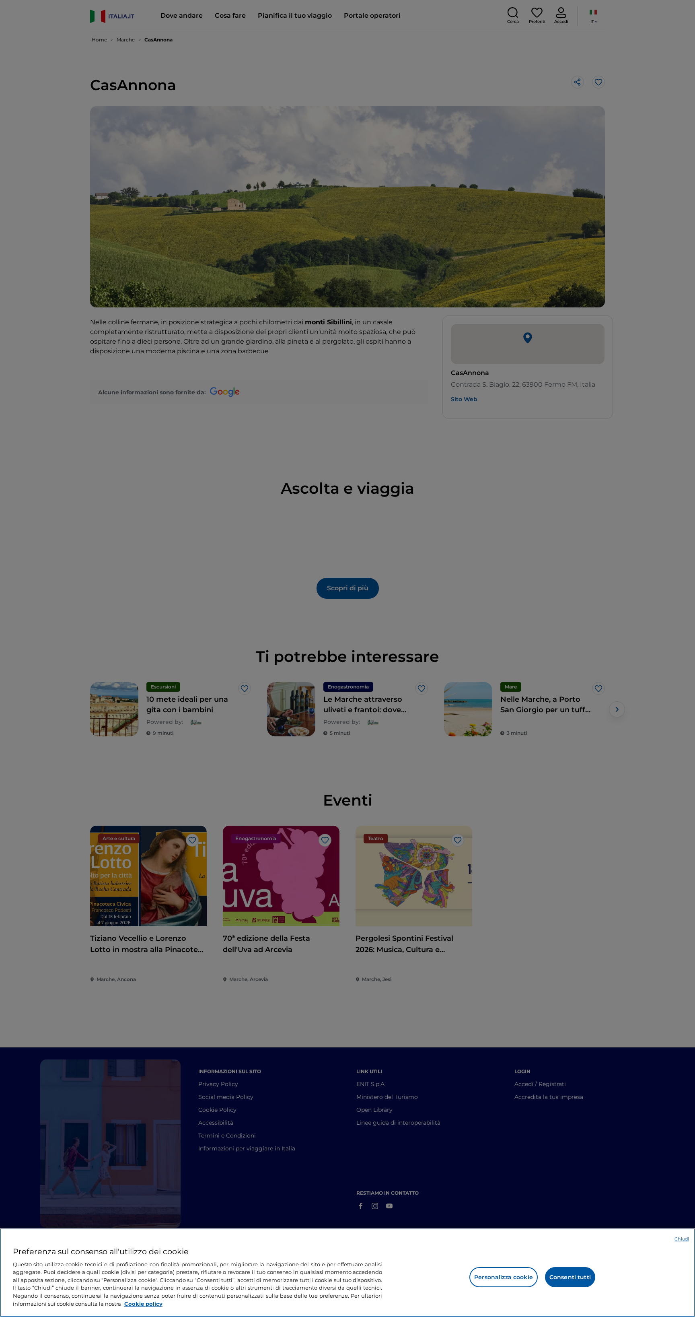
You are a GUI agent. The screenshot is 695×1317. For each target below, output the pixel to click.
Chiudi (681, 1239)
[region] (347, 1272)
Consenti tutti (570, 1277)
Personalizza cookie (503, 1277)
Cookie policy (143, 1303)
